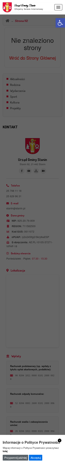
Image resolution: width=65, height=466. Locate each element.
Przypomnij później (15, 457)
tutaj (5, 451)
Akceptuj (36, 457)
